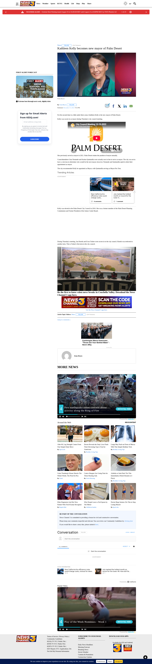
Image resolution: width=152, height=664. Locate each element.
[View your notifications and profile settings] (134, 546)
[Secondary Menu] (18, 3)
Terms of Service (52, 636)
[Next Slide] (134, 191)
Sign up (132, 532)
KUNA (59, 3)
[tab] (63, 546)
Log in (127, 532)
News (38, 3)
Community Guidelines (54, 639)
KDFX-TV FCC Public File (56, 646)
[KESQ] (27, 3)
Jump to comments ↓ (64, 320)
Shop (78, 3)
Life (72, 3)
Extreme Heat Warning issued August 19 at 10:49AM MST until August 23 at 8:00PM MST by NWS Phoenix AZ (79, 12)
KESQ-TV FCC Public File (56, 641)
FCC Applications (62, 649)
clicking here (128, 521)
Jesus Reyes (62, 105)
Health (66, 3)
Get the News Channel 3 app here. (96, 310)
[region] (96, 557)
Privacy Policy (64, 636)
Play (83, 3)
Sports (53, 3)
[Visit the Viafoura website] (131, 582)
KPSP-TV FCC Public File (56, 644)
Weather (45, 3)
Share (89, 3)
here (96, 524)
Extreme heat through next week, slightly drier (34, 101)
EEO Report (51, 649)
